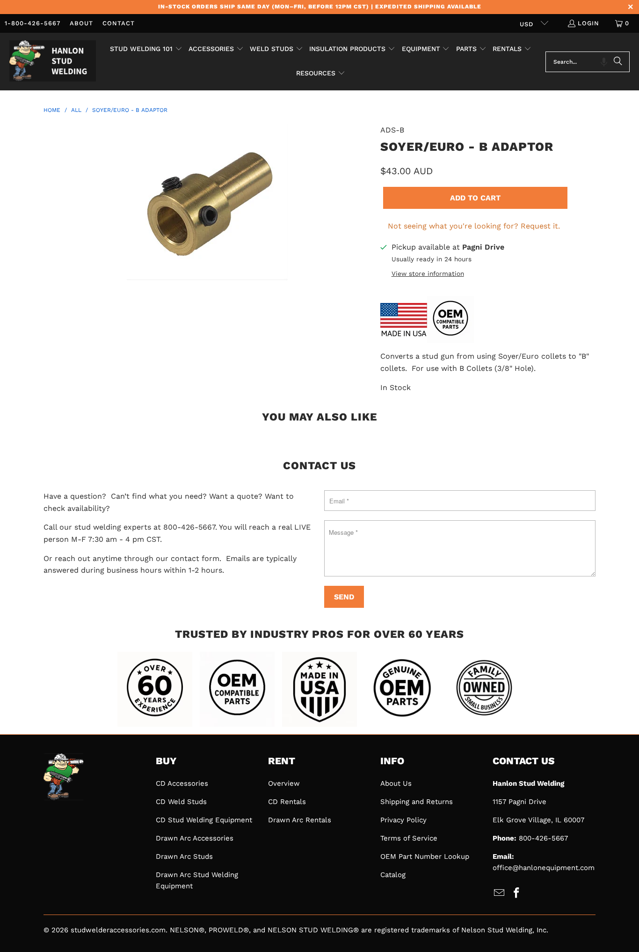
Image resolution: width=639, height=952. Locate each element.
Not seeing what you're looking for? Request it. (474, 225)
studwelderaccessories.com (118, 930)
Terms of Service (408, 838)
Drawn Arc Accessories (194, 838)
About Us (396, 783)
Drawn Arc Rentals (299, 820)
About (81, 23)
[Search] (618, 62)
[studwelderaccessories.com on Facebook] (517, 893)
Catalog (393, 875)
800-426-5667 (543, 838)
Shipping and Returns (416, 801)
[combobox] (587, 62)
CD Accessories (182, 783)
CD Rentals (287, 801)
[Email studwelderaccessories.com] (500, 893)
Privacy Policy (403, 820)
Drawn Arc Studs (184, 856)
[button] (146, 49)
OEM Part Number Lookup (424, 856)
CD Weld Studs (181, 801)
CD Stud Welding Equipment (204, 820)
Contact (118, 23)
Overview (284, 783)
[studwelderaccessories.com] (52, 61)
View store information (428, 273)
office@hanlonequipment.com (544, 867)
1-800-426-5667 (32, 23)
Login (588, 23)
